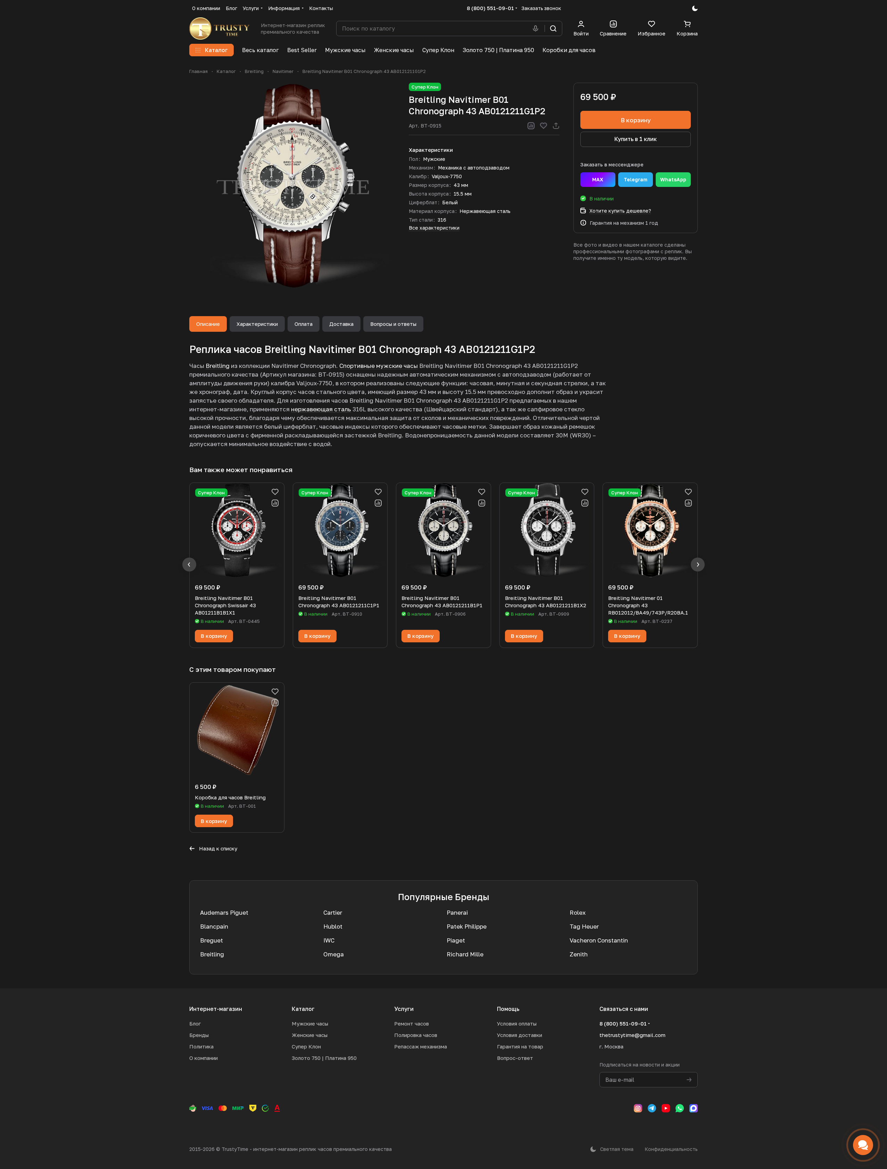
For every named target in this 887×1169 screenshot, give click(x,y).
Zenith (579, 954)
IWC (328, 940)
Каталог (303, 1008)
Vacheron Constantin (599, 940)
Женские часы (310, 1035)
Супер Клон (306, 1046)
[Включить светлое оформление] (695, 8)
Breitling (218, 365)
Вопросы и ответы (393, 324)
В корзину (636, 120)
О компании (203, 1058)
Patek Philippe (467, 926)
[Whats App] (679, 1108)
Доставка (341, 324)
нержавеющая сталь (321, 409)
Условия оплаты (517, 1023)
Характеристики (257, 324)
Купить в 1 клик (635, 138)
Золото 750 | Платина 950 (324, 1058)
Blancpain (214, 926)
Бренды (199, 1035)
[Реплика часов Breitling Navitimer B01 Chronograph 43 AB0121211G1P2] (292, 185)
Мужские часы (310, 1023)
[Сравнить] (531, 125)
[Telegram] (652, 1108)
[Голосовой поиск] (537, 28)
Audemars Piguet (224, 912)
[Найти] (553, 28)
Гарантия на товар (520, 1046)
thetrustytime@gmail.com (632, 1035)
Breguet (211, 940)
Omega (333, 954)
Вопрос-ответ (515, 1058)
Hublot (332, 926)
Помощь (508, 1008)
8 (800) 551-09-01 (490, 8)
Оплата (304, 324)
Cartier (332, 912)
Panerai (457, 912)
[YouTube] (666, 1108)
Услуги (404, 1008)
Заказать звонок (541, 8)
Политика (201, 1046)
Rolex (578, 912)
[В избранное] (543, 125)
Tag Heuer (584, 926)
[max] (693, 1108)
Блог (195, 1023)
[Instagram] (638, 1108)
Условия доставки (519, 1035)
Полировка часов (415, 1035)
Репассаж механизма (420, 1046)
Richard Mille (465, 954)
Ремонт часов (411, 1023)
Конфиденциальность (671, 1149)
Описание (208, 324)
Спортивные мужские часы (378, 365)
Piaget (456, 940)
